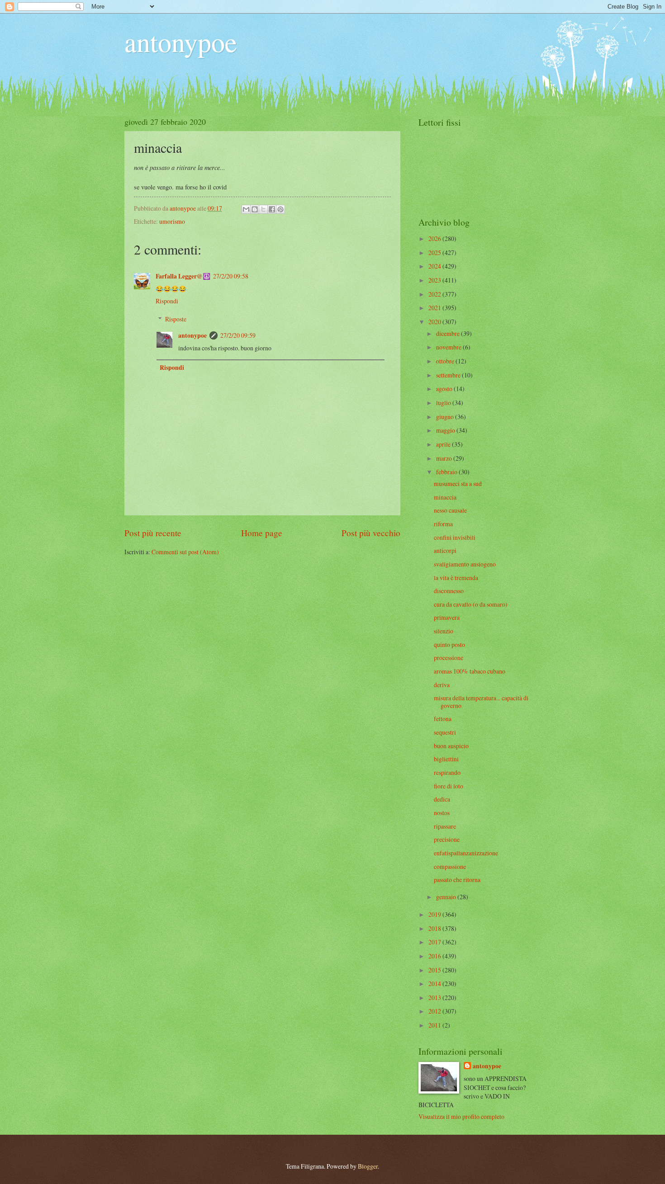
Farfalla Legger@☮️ (183, 276)
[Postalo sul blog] (254, 209)
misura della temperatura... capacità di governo (481, 701)
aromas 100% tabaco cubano (469, 671)
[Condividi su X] (263, 209)
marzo (444, 458)
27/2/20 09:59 (238, 335)
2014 (435, 983)
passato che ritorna (457, 879)
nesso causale (450, 510)
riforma (443, 523)
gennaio (446, 896)
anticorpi (445, 550)
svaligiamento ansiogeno (465, 564)
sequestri (445, 732)
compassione (450, 866)
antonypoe (180, 42)
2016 (435, 956)
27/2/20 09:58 (230, 276)
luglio (444, 402)
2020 (435, 321)
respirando (447, 772)
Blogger (368, 1166)
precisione (447, 839)
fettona (442, 718)
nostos (442, 812)
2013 (435, 997)
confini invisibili (454, 537)
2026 (435, 238)
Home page (261, 532)
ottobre (446, 361)
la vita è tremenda (456, 577)
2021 (435, 307)
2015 (435, 970)
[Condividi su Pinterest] (280, 209)
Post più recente (152, 532)
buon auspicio (451, 745)
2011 (435, 1025)
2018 (435, 928)
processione (448, 657)
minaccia (445, 497)
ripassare (445, 826)
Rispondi (167, 301)
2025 (435, 252)
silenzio (443, 631)
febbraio (447, 471)
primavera (447, 617)
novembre (449, 347)
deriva (442, 684)
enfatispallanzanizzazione (466, 853)
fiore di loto (448, 786)
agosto (445, 388)
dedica (442, 799)
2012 (435, 1011)
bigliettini (446, 759)
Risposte (175, 319)
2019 (435, 914)
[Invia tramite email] (246, 209)
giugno (445, 416)
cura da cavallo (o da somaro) (471, 604)
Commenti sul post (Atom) (185, 551)
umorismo (172, 221)
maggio (446, 430)
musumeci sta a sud (458, 483)
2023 (435, 280)
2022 (435, 294)
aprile (444, 444)
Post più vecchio (371, 532)
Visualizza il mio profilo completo (461, 1116)
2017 (435, 942)
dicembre (448, 333)
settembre (449, 375)
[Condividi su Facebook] (271, 209)
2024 (435, 266)
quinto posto (449, 644)
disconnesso (449, 590)
